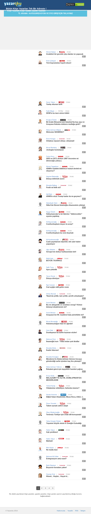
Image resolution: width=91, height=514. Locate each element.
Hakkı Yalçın (50, 430)
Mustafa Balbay (51, 185)
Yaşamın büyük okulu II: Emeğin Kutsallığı (63, 423)
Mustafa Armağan (52, 357)
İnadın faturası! (52, 350)
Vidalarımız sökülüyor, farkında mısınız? (62, 388)
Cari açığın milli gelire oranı (57, 287)
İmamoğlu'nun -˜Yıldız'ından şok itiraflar (62, 341)
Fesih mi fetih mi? (53, 187)
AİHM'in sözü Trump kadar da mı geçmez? (63, 196)
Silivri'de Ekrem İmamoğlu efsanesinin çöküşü (65, 205)
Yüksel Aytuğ (50, 386)
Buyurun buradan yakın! (56, 467)
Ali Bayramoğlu (51, 222)
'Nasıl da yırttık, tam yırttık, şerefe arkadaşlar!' (65, 296)
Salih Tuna (50, 267)
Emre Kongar (50, 139)
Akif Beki (49, 194)
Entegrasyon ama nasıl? (56, 459)
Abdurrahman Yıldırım (54, 367)
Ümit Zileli (49, 330)
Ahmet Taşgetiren (52, 166)
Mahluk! (49, 441)
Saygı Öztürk (50, 212)
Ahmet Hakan (51, 52)
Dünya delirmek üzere (55, 179)
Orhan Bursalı (51, 294)
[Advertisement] (47, 33)
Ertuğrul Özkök (51, 120)
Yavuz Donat (50, 276)
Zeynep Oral (50, 474)
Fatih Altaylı (50, 111)
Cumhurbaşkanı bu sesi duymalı (59, 233)
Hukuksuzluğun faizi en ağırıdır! (59, 324)
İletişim (83, 511)
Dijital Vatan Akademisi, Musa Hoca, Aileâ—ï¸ (64, 397)
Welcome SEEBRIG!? (55, 132)
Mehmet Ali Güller (52, 456)
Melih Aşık (49, 258)
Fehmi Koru (50, 156)
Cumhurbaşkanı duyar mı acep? (59, 224)
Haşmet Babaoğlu (52, 176)
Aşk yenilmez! (52, 432)
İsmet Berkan (50, 302)
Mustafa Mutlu (51, 348)
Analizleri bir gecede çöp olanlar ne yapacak (64, 54)
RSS (76, 511)
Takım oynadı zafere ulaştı (57, 406)
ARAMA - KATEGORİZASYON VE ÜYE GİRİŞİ (46, 13)
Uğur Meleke (50, 249)
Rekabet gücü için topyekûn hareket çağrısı (64, 369)
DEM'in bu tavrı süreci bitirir (57, 113)
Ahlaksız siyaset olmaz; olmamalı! (60, 141)
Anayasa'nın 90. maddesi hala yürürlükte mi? (65, 315)
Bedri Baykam (51, 465)
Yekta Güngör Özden (53, 421)
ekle (69, 52)
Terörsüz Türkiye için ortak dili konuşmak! (63, 414)
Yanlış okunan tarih (54, 104)
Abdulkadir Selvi (51, 203)
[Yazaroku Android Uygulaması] (79, 4)
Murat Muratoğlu (52, 321)
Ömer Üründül (51, 403)
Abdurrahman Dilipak (53, 130)
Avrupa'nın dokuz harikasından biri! (61, 252)
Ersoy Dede (50, 376)
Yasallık (70, 511)
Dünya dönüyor (52, 278)
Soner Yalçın (50, 102)
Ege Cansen (50, 285)
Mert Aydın (50, 448)
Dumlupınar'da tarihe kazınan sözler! (61, 332)
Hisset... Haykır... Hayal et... (57, 476)
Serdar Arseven (51, 394)
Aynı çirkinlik (51, 269)
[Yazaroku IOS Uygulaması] (70, 4)
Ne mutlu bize (52, 450)
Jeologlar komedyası (55, 150)
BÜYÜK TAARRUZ (54, 261)
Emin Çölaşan (51, 61)
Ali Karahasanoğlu (52, 239)
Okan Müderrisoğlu (53, 412)
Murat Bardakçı (51, 147)
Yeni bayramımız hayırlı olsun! (58, 63)
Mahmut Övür (51, 339)
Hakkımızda (61, 511)
